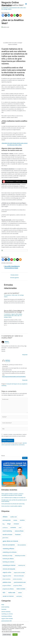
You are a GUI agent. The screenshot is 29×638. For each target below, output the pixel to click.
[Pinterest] (11, 15)
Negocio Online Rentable (10, 4)
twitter (20, 592)
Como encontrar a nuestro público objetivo (11, 506)
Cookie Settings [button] (6, 634)
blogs (9, 524)
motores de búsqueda (9, 569)
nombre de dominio (17, 579)
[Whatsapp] (14, 15)
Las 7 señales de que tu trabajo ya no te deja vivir (13, 497)
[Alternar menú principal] (26, 4)
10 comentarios (7, 295)
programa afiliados (6, 585)
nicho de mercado (19, 576)
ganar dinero (5, 537)
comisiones (5, 527)
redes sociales (21, 589)
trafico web (11, 592)
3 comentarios (7, 314)
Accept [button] (15, 634)
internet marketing (5, 611)
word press (19, 596)
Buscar (3, 455)
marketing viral (21, 565)
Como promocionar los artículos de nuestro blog (12, 503)
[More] (20, 15)
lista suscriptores (22, 545)
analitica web (13, 516)
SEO (4, 592)
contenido (13, 527)
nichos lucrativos (6, 579)
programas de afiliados (8, 589)
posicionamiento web (20, 582)
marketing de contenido (8, 562)
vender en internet (8, 596)
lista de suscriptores (9, 545)
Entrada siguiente (14, 277)
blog (3, 523)
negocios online (7, 576)
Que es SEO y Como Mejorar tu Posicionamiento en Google (14, 311)
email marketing (7, 531)
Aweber (15, 520)
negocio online (7, 572)
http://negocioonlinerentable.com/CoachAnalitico (14, 376)
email (20, 527)
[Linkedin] (8, 15)
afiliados (5, 516)
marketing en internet (9, 565)
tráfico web (14, 295)
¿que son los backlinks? (11, 293)
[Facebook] (3, 15)
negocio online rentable (16, 314)
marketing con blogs (7, 555)
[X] (6, 15)
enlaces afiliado (19, 531)
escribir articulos (7, 534)
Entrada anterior (14, 275)
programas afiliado (17, 585)
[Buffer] (17, 15)
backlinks (22, 520)
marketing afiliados (8, 548)
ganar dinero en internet (10, 541)
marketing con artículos (10, 552)
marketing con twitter (20, 555)
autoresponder (7, 520)
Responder (25, 354)
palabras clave (7, 582)
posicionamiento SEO (9, 315)
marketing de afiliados (8, 558)
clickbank (16, 524)
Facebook (18, 534)
